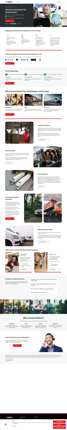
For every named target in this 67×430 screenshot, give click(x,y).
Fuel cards (21, 419)
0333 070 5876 (13, 282)
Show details (14, 426)
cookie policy (15, 423)
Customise (59, 424)
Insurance (8, 6)
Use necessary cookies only (59, 427)
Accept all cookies (59, 421)
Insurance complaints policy (8, 360)
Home (6, 6)
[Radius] (9, 2)
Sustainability (36, 419)
